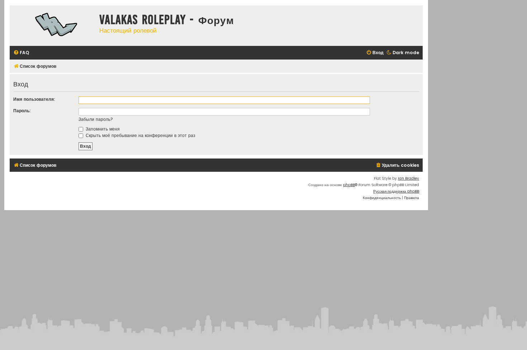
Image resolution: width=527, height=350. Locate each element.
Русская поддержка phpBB (396, 191)
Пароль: (22, 111)
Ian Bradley (408, 178)
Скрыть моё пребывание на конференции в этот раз (139, 135)
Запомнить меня (102, 129)
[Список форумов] (52, 25)
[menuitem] (21, 53)
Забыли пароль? (96, 119)
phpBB (349, 185)
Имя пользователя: (34, 99)
